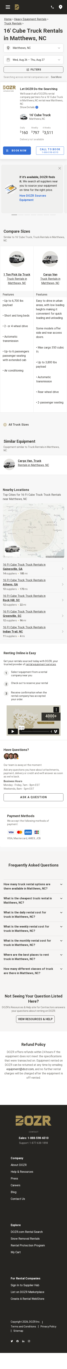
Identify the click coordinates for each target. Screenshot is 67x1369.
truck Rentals (13, 23)
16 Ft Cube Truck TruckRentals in (24, 567)
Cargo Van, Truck (33, 463)
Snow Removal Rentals (25, 1238)
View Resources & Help (35, 1019)
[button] (33, 424)
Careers (15, 1185)
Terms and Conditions (23, 1326)
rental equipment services (41, 664)
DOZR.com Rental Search (27, 1232)
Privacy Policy (48, 1326)
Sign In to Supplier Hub (25, 1285)
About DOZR (19, 1165)
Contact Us (18, 1199)
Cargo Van (50, 279)
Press (14, 1178)
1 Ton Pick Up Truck (16, 279)
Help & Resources (22, 1171)
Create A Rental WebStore (27, 1298)
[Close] (59, 168)
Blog (13, 1192)
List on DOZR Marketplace (27, 1292)
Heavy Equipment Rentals (30, 19)
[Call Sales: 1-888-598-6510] (54, 7)
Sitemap (18, 1330)
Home (8, 19)
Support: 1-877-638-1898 (33, 1142)
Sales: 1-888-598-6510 (33, 1138)
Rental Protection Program (28, 1245)
